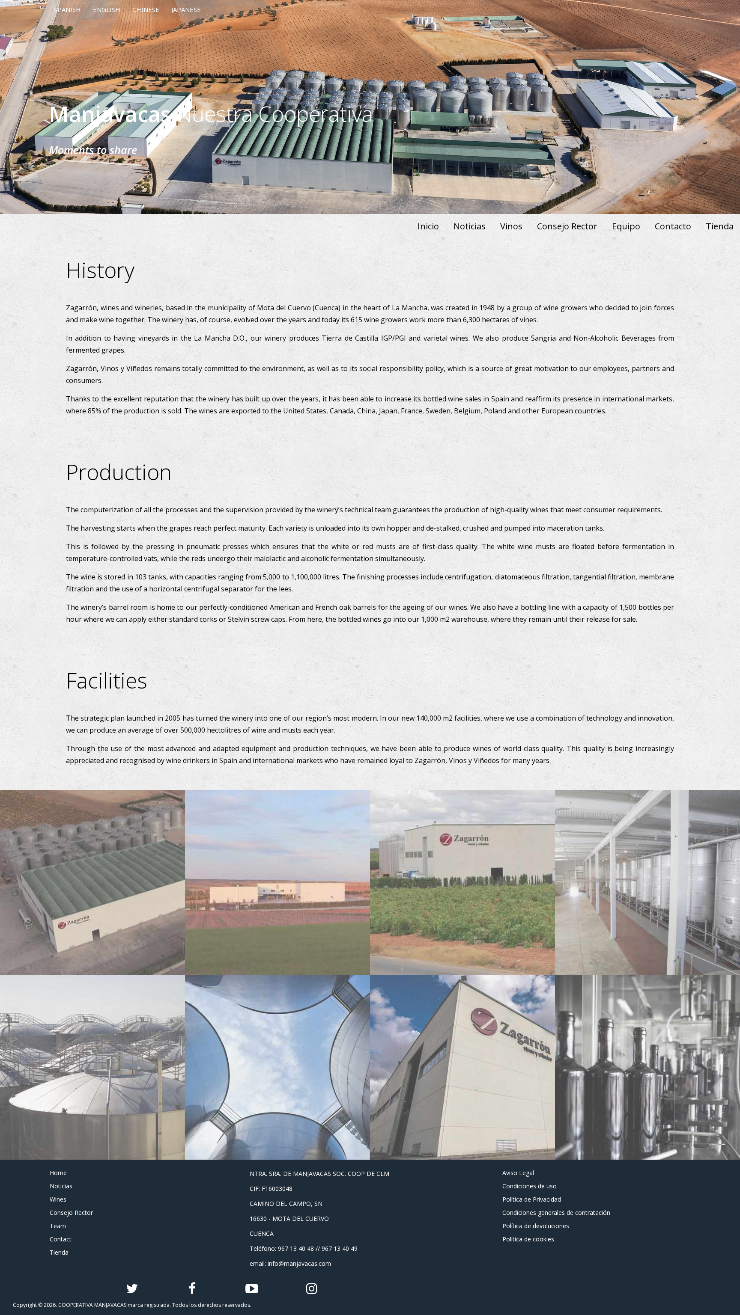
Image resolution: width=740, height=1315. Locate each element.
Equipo (626, 226)
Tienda (720, 226)
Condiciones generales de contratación (556, 1212)
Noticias (470, 226)
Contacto (673, 226)
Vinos (511, 226)
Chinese (145, 9)
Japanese (186, 9)
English (106, 9)
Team (58, 1226)
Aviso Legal (518, 1173)
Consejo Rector (567, 226)
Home (58, 1173)
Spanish (67, 9)
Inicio (428, 226)
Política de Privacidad (531, 1199)
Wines (58, 1199)
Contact (61, 1239)
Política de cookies (528, 1239)
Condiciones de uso (529, 1186)
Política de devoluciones (535, 1226)
